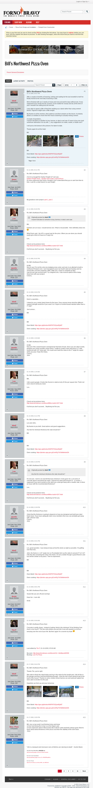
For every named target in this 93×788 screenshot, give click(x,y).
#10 (84, 507)
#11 (84, 541)
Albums (29, 22)
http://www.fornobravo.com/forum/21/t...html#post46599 (51, 653)
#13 (84, 620)
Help (37, 22)
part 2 (51, 200)
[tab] (8, 81)
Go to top (82, 779)
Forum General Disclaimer (15, 72)
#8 (85, 416)
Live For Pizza (37, 655)
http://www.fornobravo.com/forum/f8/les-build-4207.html (45, 246)
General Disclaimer (68, 779)
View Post (49, 217)
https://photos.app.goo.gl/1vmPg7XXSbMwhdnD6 (53, 157)
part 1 (46, 200)
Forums (7, 22)
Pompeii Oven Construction (46, 27)
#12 (84, 587)
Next (84, 771)
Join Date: (11, 108)
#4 (85, 258)
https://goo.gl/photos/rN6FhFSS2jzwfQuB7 (48, 154)
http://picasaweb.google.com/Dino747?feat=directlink (37, 752)
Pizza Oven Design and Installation (26, 27)
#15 (84, 717)
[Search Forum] (87, 11)
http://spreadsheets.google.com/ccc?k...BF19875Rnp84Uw (38, 757)
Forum (11, 27)
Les (14, 219)
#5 (85, 292)
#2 (85, 170)
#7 (85, 372)
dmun (14, 179)
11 (77, 771)
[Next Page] (76, 85)
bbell (14, 101)
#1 (85, 91)
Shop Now (18, 22)
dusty (14, 596)
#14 (84, 664)
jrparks (14, 268)
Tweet (15, 116)
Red (10, 779)
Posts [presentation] (8, 81)
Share (16, 113)
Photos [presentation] (30, 81)
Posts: (13, 110)
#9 (85, 462)
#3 (85, 209)
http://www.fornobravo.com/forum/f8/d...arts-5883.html (38, 762)
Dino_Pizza (14, 727)
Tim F (14, 630)
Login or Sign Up (82, 1)
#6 (85, 338)
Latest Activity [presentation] (19, 81)
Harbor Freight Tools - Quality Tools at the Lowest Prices (45, 179)
